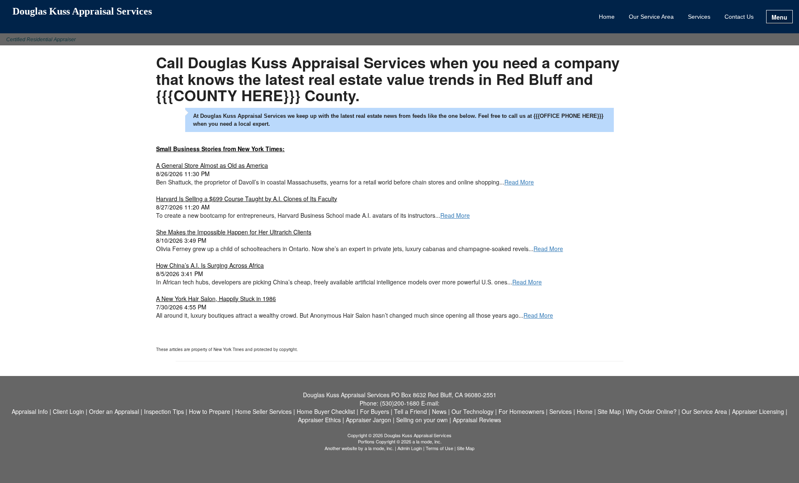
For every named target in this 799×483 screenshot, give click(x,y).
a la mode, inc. (379, 448)
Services (699, 16)
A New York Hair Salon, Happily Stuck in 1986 (216, 298)
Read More (519, 182)
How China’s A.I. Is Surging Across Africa (210, 265)
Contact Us (739, 16)
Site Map (465, 448)
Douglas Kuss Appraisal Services (82, 11)
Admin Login (409, 448)
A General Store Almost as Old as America (212, 165)
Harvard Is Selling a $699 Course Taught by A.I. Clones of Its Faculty (246, 198)
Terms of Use (439, 448)
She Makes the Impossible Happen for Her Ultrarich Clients (233, 232)
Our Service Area (651, 16)
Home (607, 16)
